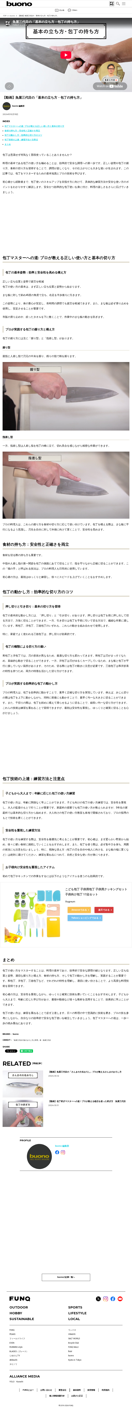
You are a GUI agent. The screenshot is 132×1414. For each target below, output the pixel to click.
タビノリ (13, 1364)
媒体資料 (77, 1390)
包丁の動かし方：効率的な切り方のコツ (23, 135)
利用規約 (105, 1390)
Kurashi (19, 1382)
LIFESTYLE (77, 1313)
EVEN (11, 1343)
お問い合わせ (46, 1390)
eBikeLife (13, 1360)
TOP (4, 16)
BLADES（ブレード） (18, 1351)
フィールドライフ (17, 1338)
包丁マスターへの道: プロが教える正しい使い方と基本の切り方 (34, 126)
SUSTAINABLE (21, 1319)
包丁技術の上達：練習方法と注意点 (21, 139)
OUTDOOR (18, 1307)
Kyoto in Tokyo (74, 1360)
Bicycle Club (73, 1343)
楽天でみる (104, 910)
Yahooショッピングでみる (85, 918)
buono (12, 16)
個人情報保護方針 (57, 1396)
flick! (70, 1351)
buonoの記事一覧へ (66, 1277)
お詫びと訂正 (77, 1396)
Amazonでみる (79, 910)
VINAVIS (71, 1334)
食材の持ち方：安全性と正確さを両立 (22, 130)
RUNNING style (15, 1347)
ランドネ (72, 1330)
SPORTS (75, 1307)
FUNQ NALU (73, 1347)
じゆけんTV (14, 1355)
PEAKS (12, 1334)
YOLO (11, 1382)
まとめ (8, 144)
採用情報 (91, 1390)
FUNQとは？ (28, 1390)
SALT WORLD (74, 1338)
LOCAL (74, 1319)
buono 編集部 (62, 1146)
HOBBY (15, 1313)
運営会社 (62, 1390)
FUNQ (11, 1330)
